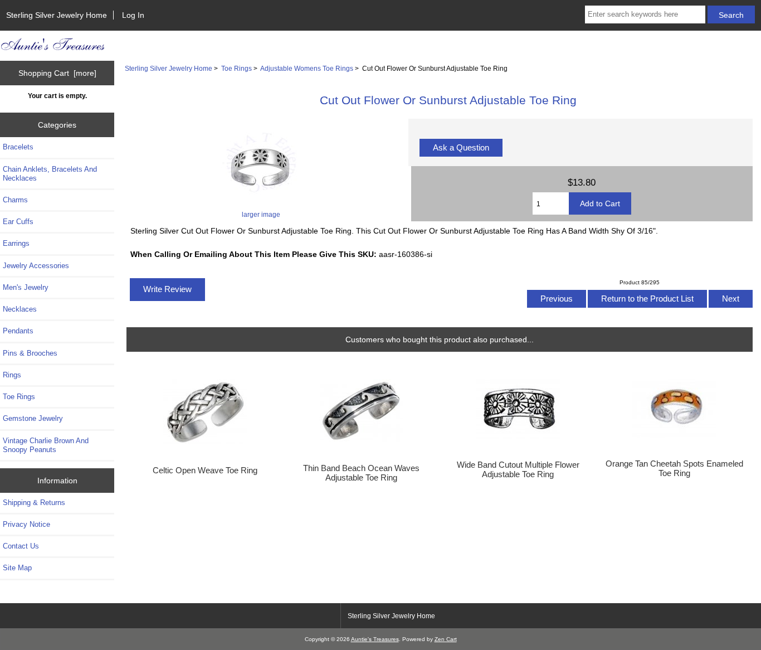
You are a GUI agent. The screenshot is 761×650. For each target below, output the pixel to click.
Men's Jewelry (25, 287)
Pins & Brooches (30, 353)
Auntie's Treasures (375, 639)
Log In (133, 15)
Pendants (18, 331)
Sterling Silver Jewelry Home (56, 15)
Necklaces (20, 309)
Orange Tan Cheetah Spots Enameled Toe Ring (674, 468)
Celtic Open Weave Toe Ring (205, 470)
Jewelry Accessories (36, 265)
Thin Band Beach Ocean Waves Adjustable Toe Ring (361, 473)
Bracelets (18, 147)
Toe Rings (236, 68)
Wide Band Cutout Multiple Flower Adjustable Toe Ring (518, 469)
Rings (12, 375)
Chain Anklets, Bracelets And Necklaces (50, 173)
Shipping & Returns (34, 502)
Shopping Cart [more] (57, 73)
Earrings (16, 243)
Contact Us (21, 546)
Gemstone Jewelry (33, 418)
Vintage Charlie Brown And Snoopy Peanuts (46, 445)
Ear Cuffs (18, 221)
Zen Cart (446, 639)
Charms (15, 200)
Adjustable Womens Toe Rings (306, 68)
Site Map (17, 568)
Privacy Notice (26, 524)
